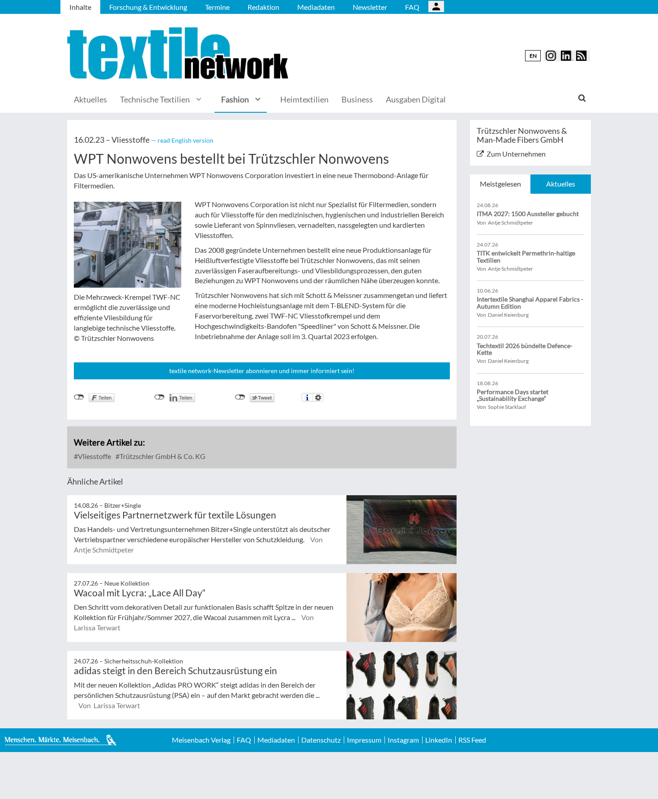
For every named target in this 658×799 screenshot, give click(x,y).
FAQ (412, 7)
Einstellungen (318, 397)
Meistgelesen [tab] (500, 183)
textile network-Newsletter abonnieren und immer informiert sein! (262, 370)
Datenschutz (321, 740)
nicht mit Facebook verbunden (79, 397)
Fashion (235, 99)
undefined (159, 397)
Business (357, 99)
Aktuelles (90, 99)
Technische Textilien (155, 99)
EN (533, 55)
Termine (217, 7)
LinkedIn (438, 740)
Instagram (403, 740)
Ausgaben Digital (416, 99)
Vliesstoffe (94, 456)
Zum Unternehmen (516, 153)
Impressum (364, 740)
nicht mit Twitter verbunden (240, 397)
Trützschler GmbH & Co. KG (161, 456)
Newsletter (370, 7)
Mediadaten (316, 7)
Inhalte (80, 7)
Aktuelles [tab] (560, 183)
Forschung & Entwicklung (148, 7)
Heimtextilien (304, 99)
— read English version (182, 140)
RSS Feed (472, 740)
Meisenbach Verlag (201, 740)
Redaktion (263, 7)
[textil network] (179, 53)
